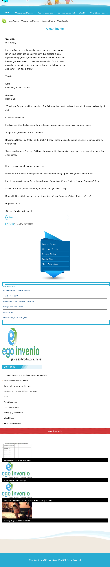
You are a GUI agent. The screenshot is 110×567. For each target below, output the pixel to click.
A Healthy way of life (23, 224)
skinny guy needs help (13, 413)
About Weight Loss (50, 264)
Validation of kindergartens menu (18, 460)
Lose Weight (14, 21)
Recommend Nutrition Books (16, 380)
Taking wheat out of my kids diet (17, 386)
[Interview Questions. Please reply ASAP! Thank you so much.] (17, 484)
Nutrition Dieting (48, 21)
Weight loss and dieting (13, 307)
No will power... (10, 402)
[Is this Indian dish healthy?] (17, 464)
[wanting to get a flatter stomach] (17, 504)
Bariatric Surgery (49, 244)
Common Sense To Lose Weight (71, 13)
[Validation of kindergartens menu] (17, 444)
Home (6, 12)
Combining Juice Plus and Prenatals (18, 301)
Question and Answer (24, 13)
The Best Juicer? (10, 296)
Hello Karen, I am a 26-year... (15, 318)
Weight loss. (9, 418)
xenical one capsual (12, 423)
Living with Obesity (50, 249)
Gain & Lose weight (12, 407)
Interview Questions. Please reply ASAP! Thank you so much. (30, 500)
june (6, 397)
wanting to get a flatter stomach (17, 520)
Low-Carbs (8, 312)
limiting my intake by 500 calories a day (20, 391)
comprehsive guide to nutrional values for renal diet (25, 375)
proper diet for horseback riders (16, 290)
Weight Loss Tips (45, 13)
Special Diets (47, 259)
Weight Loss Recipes (99, 13)
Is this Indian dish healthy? (15, 480)
